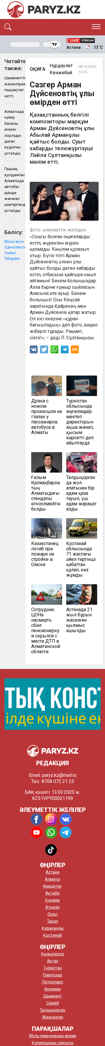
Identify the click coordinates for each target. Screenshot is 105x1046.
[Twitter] (44, 350)
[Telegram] (65, 350)
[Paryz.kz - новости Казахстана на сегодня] (43, 9)
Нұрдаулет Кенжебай (61, 69)
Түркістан (52, 968)
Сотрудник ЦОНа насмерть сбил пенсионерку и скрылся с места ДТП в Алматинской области (45, 630)
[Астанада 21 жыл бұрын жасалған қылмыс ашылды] (81, 594)
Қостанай (52, 935)
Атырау (53, 907)
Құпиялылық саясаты (53, 1042)
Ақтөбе (53, 893)
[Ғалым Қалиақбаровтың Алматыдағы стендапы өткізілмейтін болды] (46, 462)
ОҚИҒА (37, 69)
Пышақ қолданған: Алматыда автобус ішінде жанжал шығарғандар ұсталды (10, 189)
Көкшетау (52, 886)
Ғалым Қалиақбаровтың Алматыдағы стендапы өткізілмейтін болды (45, 493)
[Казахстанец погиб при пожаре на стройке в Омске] (46, 528)
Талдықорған (52, 1010)
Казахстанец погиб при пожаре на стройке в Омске (45, 554)
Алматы (52, 879)
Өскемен (52, 989)
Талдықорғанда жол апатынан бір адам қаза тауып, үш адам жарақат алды (81, 493)
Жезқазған (52, 1017)
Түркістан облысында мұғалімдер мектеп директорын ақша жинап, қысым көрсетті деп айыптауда (80, 422)
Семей (52, 1003)
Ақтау (52, 961)
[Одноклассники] (75, 350)
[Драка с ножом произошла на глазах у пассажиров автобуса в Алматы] (46, 386)
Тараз (52, 921)
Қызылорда (52, 954)
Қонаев (52, 900)
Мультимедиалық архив (52, 1035)
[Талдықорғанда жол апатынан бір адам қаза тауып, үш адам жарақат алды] (81, 462)
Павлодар (52, 975)
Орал (52, 914)
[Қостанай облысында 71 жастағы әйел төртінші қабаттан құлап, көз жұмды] (81, 528)
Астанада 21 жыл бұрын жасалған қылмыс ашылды (79, 620)
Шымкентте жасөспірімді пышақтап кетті (10, 86)
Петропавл (52, 982)
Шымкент (52, 996)
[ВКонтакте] (34, 350)
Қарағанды (53, 928)
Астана (53, 872)
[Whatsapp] (54, 350)
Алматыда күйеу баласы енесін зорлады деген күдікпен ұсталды (10, 132)
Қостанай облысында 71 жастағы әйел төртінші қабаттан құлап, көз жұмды (81, 559)
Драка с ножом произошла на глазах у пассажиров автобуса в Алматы (46, 416)
